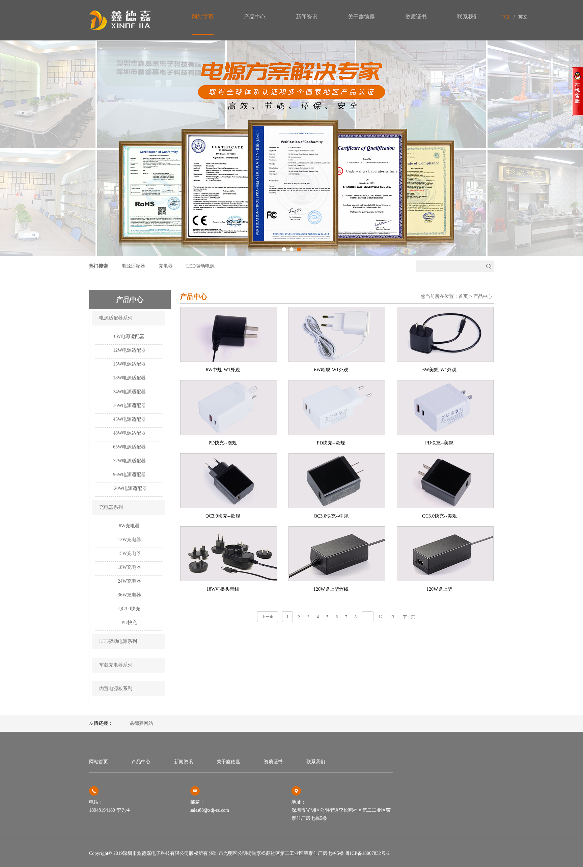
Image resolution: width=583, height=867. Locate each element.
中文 (505, 17)
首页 (463, 296)
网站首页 (203, 17)
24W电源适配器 (129, 391)
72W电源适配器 (129, 460)
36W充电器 (129, 594)
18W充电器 (129, 567)
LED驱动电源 (200, 266)
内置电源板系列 (115, 688)
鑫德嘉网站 (141, 723)
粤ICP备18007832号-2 (367, 853)
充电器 (166, 266)
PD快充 (129, 622)
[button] (284, 249)
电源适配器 (133, 266)
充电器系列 (111, 507)
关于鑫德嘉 (361, 17)
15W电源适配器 (129, 364)
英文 (523, 17)
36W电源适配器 (129, 405)
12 (381, 617)
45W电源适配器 (129, 419)
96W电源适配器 (129, 474)
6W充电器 (129, 525)
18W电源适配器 (129, 377)
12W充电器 (129, 539)
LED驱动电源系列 (118, 641)
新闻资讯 (306, 17)
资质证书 (416, 17)
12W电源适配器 (129, 350)
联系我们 (468, 17)
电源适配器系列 (115, 317)
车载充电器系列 (115, 665)
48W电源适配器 (129, 433)
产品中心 (255, 17)
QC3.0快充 (129, 608)
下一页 (409, 617)
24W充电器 (129, 581)
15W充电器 (129, 553)
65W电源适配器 (129, 447)
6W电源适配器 (129, 336)
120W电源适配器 (129, 488)
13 (392, 617)
